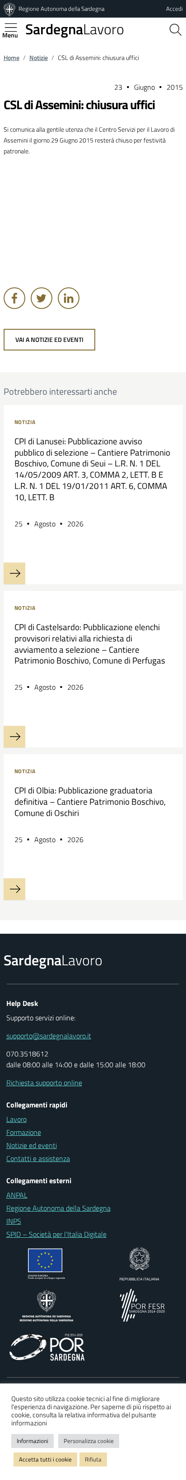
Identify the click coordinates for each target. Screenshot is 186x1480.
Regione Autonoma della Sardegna (61, 8)
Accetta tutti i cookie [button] (45, 1459)
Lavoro (74, 29)
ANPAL (17, 1195)
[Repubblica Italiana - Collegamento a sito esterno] (139, 1263)
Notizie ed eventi (31, 1145)
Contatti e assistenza (38, 1158)
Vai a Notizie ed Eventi (49, 340)
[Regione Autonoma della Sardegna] (10, 8)
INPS (13, 1221)
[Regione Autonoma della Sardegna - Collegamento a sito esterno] (47, 1304)
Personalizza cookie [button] (89, 1440)
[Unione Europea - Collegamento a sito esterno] (46, 1263)
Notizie (38, 58)
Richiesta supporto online (44, 1082)
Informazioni (32, 1440)
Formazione (23, 1132)
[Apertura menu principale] (14, 27)
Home (11, 58)
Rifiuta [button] (93, 1459)
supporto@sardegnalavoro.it (48, 1035)
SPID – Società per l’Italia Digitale (56, 1234)
